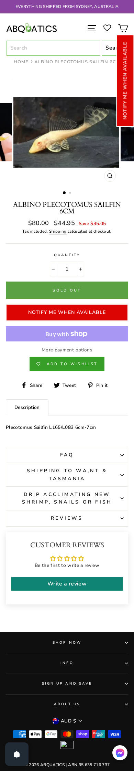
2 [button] (70, 193)
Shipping (58, 231)
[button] (125, 80)
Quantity (67, 255)
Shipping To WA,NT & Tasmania (67, 474)
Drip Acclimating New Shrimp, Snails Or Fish (67, 498)
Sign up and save (67, 683)
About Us (67, 704)
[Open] (17, 754)
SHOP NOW (67, 642)
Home (21, 62)
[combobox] (53, 48)
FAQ (67, 455)
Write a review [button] (67, 584)
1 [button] (64, 193)
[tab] (27, 407)
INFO (66, 663)
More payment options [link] (67, 350)
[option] (67, 6)
